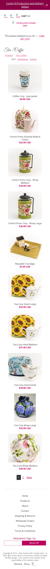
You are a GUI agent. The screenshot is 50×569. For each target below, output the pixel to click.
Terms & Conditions (25, 530)
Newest (33, 59)
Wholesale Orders (25, 520)
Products (9, 55)
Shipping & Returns (25, 515)
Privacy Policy (25, 525)
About (25, 505)
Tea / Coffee (21, 55)
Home (25, 495)
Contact (25, 510)
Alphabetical (23, 59)
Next (29, 477)
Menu (45, 4)
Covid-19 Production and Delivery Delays (25, 5)
